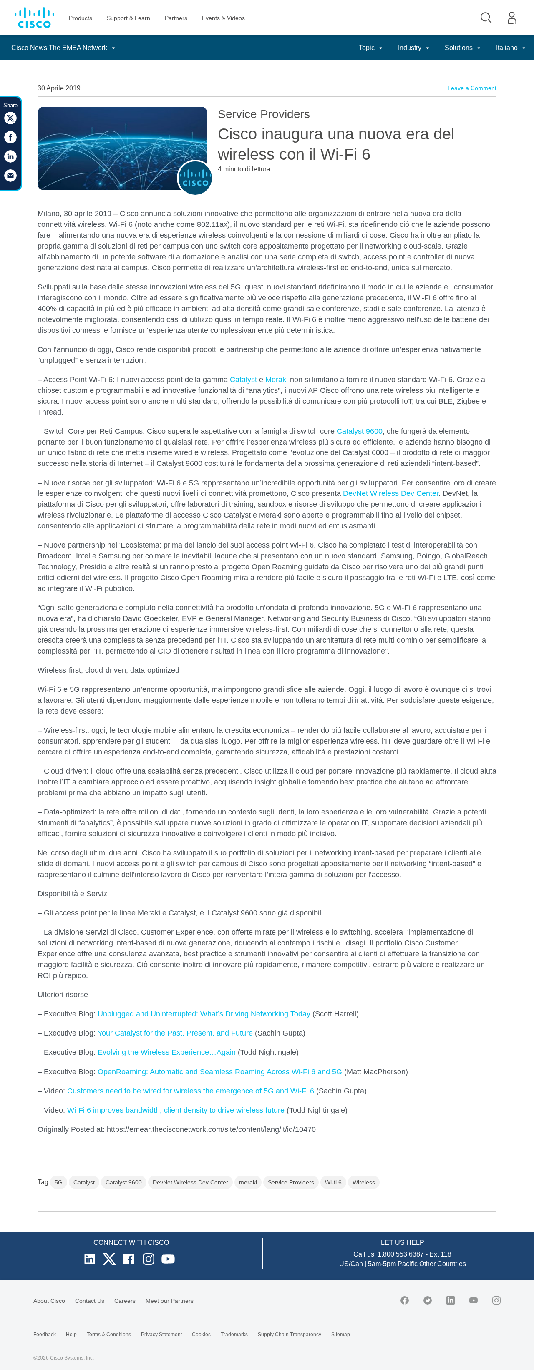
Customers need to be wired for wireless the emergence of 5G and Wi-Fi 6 (190, 1091)
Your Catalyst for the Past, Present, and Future (175, 1033)
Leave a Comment (472, 88)
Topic (367, 47)
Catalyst (243, 379)
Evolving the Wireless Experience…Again (167, 1052)
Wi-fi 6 (333, 1182)
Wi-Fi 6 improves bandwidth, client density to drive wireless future (176, 1110)
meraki (248, 1182)
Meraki (276, 379)
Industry (409, 47)
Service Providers (291, 1182)
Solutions (459, 47)
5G (59, 1182)
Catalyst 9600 (360, 431)
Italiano (507, 47)
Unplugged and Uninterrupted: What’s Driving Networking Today (204, 1014)
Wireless (364, 1182)
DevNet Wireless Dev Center (390, 493)
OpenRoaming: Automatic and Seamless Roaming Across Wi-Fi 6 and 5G (220, 1072)
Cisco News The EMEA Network (59, 47)
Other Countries (442, 1263)
